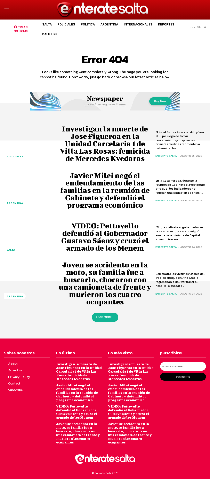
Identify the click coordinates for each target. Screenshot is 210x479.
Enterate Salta (166, 156)
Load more (104, 317)
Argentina (15, 203)
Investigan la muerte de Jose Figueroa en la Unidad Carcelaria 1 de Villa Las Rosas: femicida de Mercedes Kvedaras (105, 143)
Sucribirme (183, 377)
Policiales (15, 156)
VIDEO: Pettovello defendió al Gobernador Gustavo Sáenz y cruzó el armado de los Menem (105, 236)
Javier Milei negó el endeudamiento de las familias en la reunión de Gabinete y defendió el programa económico (105, 190)
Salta (11, 250)
